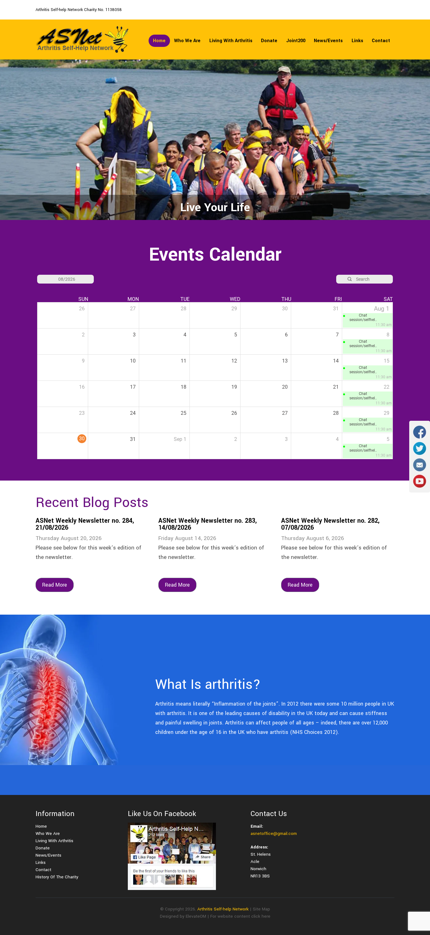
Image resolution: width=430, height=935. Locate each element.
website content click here (244, 916)
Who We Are (187, 40)
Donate (269, 40)
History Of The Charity (57, 877)
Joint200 (295, 40)
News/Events (328, 40)
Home (159, 40)
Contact (381, 40)
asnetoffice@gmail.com (274, 833)
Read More (54, 585)
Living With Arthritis (230, 40)
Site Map (261, 909)
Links (357, 40)
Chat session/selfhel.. (363, 317)
